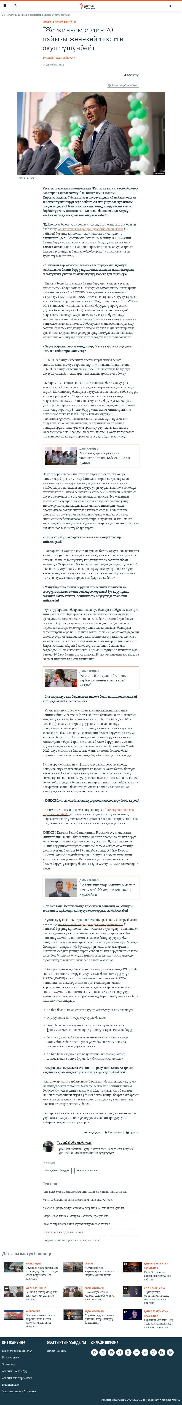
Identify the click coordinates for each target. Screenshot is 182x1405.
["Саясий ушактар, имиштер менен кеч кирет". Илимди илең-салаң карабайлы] (61, 888)
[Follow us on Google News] (128, 1352)
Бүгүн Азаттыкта (35, 1288)
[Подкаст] (170, 1352)
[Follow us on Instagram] (144, 1352)
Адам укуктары (94, 1288)
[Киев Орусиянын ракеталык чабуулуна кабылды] (132, 1267)
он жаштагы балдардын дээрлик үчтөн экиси (90, 229)
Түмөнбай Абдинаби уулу (59, 58)
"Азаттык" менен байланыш (19, 1391)
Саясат (89, 1263)
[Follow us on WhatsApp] (153, 1352)
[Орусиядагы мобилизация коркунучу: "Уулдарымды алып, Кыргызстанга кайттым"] (13, 1267)
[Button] (132, 75)
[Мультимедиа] (171, 6)
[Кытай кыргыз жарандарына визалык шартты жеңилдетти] (73, 1267)
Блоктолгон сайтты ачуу (17, 1351)
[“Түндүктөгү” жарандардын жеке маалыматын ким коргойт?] (132, 1291)
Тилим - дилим (56, 1351)
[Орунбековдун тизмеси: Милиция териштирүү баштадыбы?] (73, 1314)
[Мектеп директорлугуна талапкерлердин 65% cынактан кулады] (61, 456)
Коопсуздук (33, 1263)
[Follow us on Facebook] (94, 1352)
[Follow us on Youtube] (111, 1352)
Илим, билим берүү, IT (60, 22)
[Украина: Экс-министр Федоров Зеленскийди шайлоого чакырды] (132, 1314)
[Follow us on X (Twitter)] (102, 1352)
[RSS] (161, 1352)
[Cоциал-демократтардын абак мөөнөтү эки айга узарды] (13, 1291)
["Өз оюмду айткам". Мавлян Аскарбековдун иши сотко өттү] (73, 1291)
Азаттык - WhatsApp (15, 1371)
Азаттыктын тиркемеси (17, 1378)
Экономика (32, 1311)
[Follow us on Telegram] (119, 1352)
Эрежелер (8, 1364)
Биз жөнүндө (10, 1357)
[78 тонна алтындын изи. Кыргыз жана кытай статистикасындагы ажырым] (13, 1314)
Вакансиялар (10, 1384)
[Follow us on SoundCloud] (136, 1352)
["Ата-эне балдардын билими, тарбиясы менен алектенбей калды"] (61, 678)
